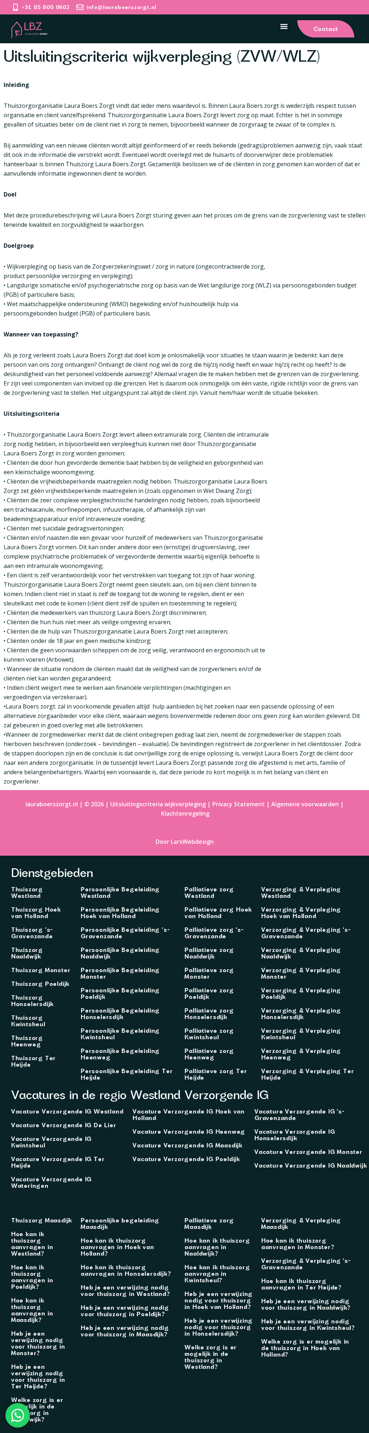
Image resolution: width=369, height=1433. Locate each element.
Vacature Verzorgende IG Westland (67, 1111)
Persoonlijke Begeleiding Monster (120, 973)
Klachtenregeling (185, 813)
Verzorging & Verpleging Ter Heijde (307, 1074)
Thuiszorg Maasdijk (41, 1220)
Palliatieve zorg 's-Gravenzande (214, 933)
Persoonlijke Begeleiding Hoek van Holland (120, 912)
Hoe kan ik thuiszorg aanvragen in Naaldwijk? (217, 1246)
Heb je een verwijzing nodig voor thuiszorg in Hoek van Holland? (218, 1300)
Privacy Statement (238, 804)
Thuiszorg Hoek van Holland (36, 912)
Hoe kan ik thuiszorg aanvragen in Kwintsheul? (217, 1273)
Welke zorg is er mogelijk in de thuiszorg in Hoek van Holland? (305, 1347)
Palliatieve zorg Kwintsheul (209, 1034)
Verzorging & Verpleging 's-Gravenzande (306, 933)
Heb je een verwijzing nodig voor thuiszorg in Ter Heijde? (38, 1376)
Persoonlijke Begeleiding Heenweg (120, 1054)
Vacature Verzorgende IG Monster (308, 1152)
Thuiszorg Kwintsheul (28, 1021)
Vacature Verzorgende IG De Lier (63, 1125)
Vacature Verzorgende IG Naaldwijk (310, 1165)
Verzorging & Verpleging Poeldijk (301, 993)
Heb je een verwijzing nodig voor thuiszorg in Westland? (125, 1290)
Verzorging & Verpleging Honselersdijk (301, 1013)
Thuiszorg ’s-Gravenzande (32, 933)
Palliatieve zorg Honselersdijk (209, 1013)
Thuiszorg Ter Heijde (33, 1061)
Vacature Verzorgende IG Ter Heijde (58, 1162)
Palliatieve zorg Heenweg (209, 1054)
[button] (284, 26)
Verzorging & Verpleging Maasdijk (301, 1223)
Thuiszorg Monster (41, 970)
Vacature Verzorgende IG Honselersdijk (294, 1135)
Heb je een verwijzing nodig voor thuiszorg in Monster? (38, 1343)
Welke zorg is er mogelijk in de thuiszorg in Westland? (210, 1357)
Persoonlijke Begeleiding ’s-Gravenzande (125, 933)
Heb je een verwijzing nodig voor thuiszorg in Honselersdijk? (218, 1327)
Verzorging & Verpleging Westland (301, 892)
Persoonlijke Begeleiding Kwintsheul (120, 1034)
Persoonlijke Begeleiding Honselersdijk (120, 1013)
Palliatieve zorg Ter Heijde (215, 1074)
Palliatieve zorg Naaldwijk (209, 953)
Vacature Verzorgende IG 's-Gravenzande (299, 1114)
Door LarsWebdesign (185, 842)
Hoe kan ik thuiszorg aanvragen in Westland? (32, 1243)
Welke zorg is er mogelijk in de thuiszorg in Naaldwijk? (37, 1409)
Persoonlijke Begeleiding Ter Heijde (127, 1074)
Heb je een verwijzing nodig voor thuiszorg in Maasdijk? (125, 1331)
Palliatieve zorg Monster (209, 973)
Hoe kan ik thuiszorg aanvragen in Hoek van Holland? (117, 1246)
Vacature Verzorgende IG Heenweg (189, 1132)
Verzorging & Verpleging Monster (301, 973)
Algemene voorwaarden (305, 804)
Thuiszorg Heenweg (27, 1041)
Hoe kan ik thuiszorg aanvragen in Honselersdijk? (126, 1270)
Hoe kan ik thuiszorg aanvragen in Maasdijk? (32, 1310)
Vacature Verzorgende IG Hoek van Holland (189, 1114)
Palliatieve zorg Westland (209, 892)
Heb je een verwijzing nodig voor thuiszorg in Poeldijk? (125, 1311)
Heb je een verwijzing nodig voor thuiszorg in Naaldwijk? (305, 1304)
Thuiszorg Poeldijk (40, 984)
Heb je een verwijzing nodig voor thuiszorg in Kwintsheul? (308, 1324)
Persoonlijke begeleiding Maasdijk (120, 1223)
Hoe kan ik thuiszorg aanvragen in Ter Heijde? (301, 1284)
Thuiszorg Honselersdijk (32, 1000)
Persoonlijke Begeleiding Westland (120, 892)
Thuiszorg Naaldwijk (27, 953)
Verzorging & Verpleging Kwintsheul (301, 1034)
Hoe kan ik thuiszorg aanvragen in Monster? (297, 1243)
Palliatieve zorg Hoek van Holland (218, 912)
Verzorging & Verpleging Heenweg (301, 1054)
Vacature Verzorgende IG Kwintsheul (51, 1142)
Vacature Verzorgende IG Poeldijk (186, 1159)
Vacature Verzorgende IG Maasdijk (188, 1145)
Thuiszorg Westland (27, 892)
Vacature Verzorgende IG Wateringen (51, 1182)
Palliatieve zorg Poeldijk (209, 993)
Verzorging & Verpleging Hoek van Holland (301, 912)
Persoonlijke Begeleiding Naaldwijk (120, 953)
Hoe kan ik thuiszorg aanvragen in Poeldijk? (32, 1277)
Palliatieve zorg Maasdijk (209, 1223)
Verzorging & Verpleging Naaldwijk (301, 953)
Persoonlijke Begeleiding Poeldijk (120, 993)
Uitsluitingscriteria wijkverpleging (158, 804)
